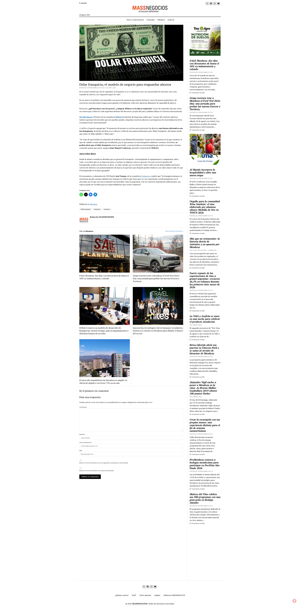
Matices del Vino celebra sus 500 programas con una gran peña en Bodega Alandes (205, 498)
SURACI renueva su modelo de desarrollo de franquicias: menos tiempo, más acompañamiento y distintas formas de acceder (103, 330)
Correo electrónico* (85, 442)
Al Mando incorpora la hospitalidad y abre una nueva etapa (203, 172)
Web (80, 450)
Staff (134, 595)
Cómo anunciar (145, 595)
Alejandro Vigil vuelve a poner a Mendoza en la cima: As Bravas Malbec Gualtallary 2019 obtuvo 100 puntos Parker (203, 388)
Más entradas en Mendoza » (174, 231)
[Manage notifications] (294, 601)
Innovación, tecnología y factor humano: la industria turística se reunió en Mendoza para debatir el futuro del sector (158, 330)
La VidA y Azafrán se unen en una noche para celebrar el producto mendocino (205, 319)
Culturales (150, 20)
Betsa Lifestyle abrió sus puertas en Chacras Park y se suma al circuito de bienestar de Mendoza (204, 349)
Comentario (83, 407)
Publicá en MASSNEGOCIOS (174, 595)
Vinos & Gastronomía (135, 20)
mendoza (107, 209)
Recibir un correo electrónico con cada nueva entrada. (96, 470)
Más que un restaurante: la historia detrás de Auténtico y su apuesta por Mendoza (205, 243)
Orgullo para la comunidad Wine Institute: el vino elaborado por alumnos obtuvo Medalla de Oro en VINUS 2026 (205, 207)
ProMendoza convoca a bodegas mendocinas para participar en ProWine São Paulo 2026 (204, 464)
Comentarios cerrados (198, 93)
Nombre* (82, 434)
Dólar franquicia (86, 209)
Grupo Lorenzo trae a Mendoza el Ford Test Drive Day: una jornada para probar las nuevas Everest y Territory (156, 278)
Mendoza (161, 20)
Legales (157, 595)
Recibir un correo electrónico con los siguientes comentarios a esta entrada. (103, 463)
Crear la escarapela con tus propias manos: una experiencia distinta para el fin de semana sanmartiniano (205, 425)
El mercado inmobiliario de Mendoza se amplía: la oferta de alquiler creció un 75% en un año (103, 381)
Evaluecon (145, 176)
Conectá (171, 20)
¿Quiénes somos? (122, 595)
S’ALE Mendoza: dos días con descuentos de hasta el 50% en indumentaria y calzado (104, 277)
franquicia (97, 209)
